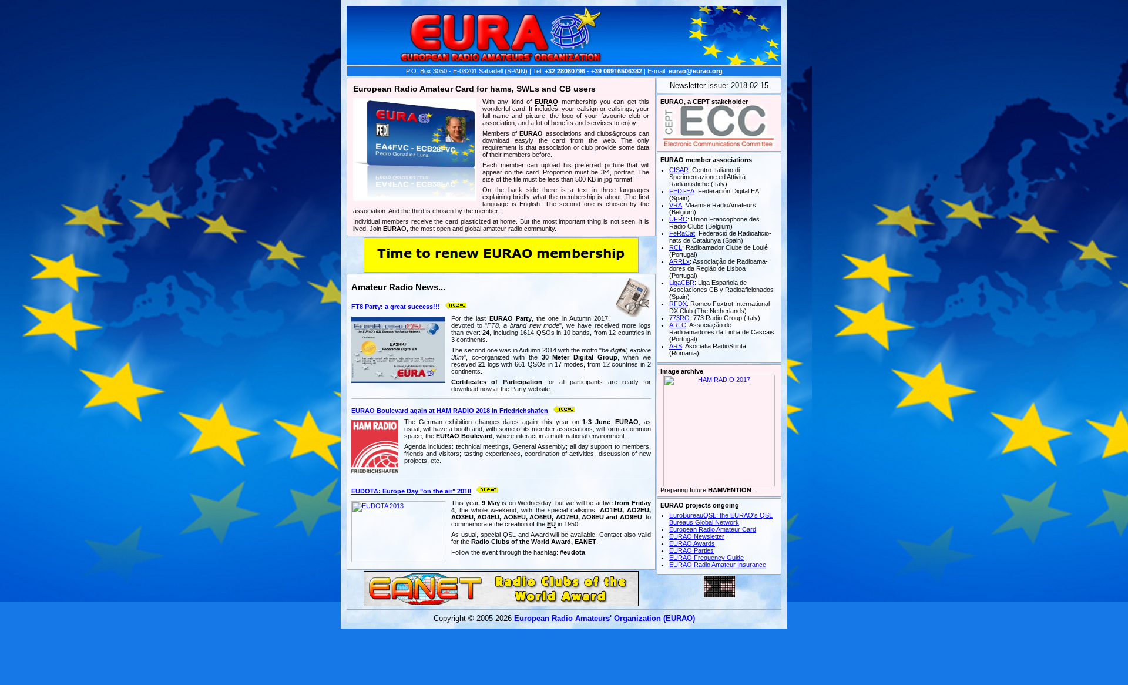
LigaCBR (681, 282)
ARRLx (679, 261)
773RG (679, 317)
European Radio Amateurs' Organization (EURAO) (604, 618)
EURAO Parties (691, 550)
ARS (675, 346)
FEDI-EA (681, 190)
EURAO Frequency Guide (706, 557)
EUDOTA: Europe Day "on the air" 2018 (411, 491)
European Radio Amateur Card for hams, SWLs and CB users (474, 88)
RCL (675, 247)
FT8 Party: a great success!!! (395, 306)
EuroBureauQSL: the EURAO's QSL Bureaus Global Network (721, 519)
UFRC (678, 219)
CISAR (679, 169)
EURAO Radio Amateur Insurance (717, 564)
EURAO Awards (692, 543)
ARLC (677, 324)
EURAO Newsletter (696, 536)
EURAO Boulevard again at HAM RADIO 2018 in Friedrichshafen (449, 410)
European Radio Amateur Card (712, 529)
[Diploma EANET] (501, 603)
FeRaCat (682, 233)
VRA (675, 205)
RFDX (678, 303)
